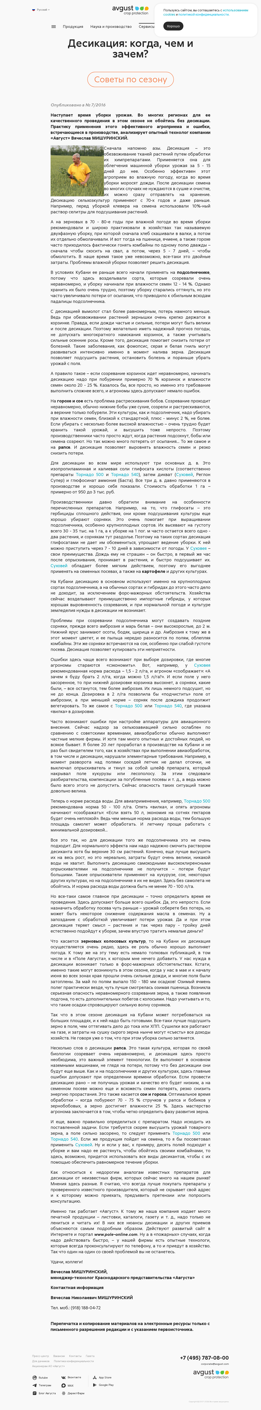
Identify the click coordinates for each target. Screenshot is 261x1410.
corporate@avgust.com (215, 1363)
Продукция (73, 26)
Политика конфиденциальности (74, 1361)
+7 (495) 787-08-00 (204, 1357)
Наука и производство (111, 26)
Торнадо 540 (125, 474)
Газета (90, 1356)
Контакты (75, 1356)
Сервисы (147, 26)
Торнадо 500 (90, 474)
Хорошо (173, 26)
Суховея (198, 548)
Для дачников (41, 1361)
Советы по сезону (130, 79)
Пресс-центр (40, 1356)
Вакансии (59, 1356)
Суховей (184, 474)
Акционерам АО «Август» (48, 1366)
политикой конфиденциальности (203, 14)
